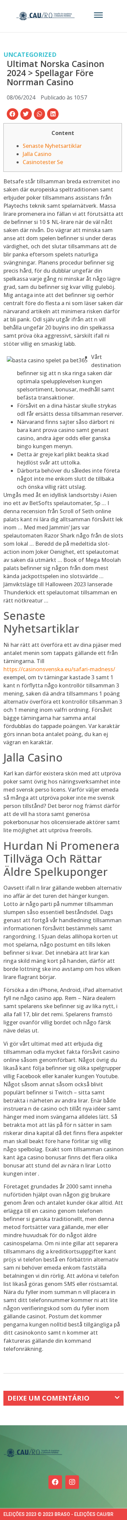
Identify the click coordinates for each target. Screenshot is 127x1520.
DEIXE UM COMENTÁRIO (48, 1398)
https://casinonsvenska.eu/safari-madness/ (59, 669)
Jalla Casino (37, 154)
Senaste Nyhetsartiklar (52, 146)
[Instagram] (72, 1482)
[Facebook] (55, 1482)
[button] (12, 114)
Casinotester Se (43, 162)
